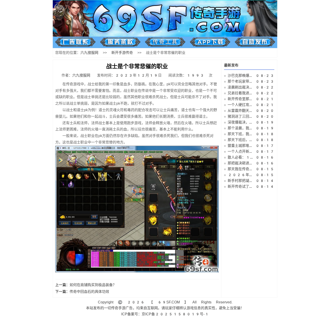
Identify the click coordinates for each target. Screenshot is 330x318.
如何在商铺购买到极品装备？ (93, 285)
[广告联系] (75, 45)
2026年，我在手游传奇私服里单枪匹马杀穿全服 (271, 175)
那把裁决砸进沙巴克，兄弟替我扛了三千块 (262, 163)
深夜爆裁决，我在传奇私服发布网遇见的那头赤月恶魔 (271, 122)
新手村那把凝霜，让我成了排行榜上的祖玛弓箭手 (267, 181)
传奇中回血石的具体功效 (89, 291)
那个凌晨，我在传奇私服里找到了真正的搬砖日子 (267, 128)
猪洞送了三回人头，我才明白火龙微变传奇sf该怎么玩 (270, 116)
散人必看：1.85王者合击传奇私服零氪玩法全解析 (271, 157)
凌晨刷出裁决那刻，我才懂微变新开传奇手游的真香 (269, 87)
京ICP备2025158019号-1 (175, 314)
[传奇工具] (165, 45)
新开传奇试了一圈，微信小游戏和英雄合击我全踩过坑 (271, 186)
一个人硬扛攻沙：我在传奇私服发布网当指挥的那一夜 (271, 105)
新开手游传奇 (122, 53)
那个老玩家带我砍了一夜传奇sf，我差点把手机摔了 (268, 81)
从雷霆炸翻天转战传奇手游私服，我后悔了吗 (263, 110)
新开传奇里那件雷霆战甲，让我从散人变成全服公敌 (269, 99)
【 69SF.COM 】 (168, 302)
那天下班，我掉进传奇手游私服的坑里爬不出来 (265, 134)
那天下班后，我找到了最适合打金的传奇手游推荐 (267, 140)
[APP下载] (210, 45)
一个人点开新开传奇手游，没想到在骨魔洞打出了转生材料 (274, 151)
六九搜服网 (89, 53)
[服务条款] (120, 45)
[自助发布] (255, 45)
